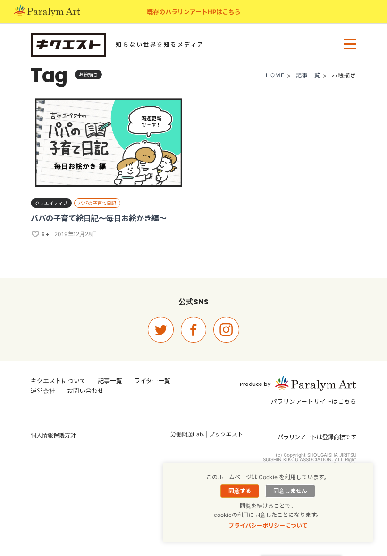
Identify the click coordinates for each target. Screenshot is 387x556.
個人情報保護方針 (53, 435)
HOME (275, 75)
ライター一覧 (152, 380)
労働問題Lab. (187, 434)
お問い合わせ (85, 390)
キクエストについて (58, 380)
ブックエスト (226, 434)
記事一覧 (308, 75)
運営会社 (43, 390)
